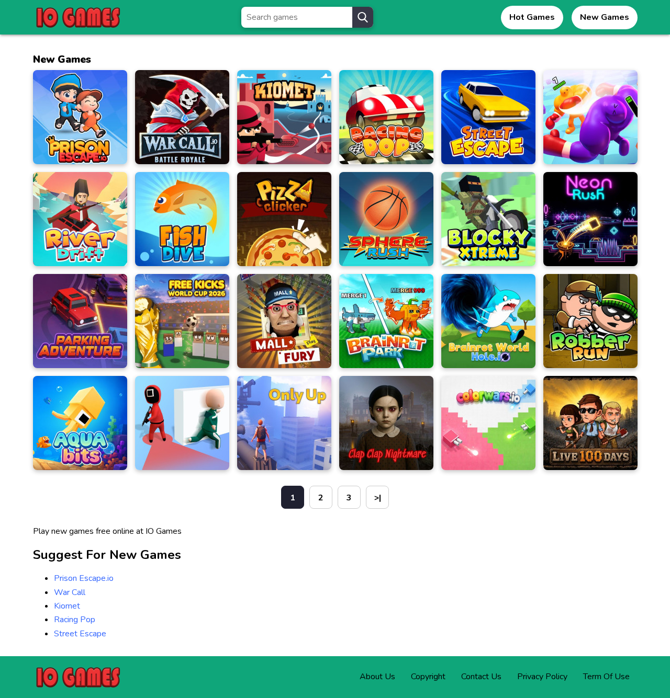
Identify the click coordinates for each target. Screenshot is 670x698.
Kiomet (67, 606)
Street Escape (80, 633)
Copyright (428, 676)
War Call (69, 592)
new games (604, 17)
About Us (377, 676)
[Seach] (362, 17)
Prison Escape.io (84, 578)
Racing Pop (74, 619)
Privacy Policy (542, 676)
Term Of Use (606, 676)
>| (377, 498)
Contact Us (481, 676)
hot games (532, 17)
